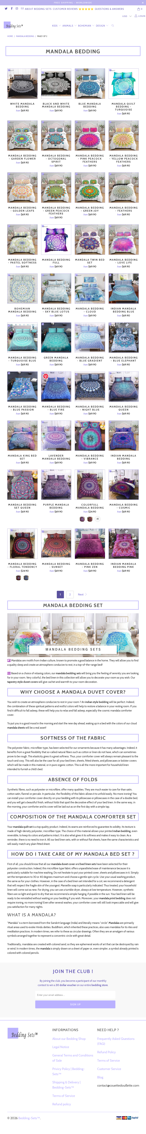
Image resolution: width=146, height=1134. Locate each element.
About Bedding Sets (38, 8)
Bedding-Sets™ (29, 1118)
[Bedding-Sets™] (13, 25)
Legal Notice (60, 1047)
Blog (100, 1077)
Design (100, 25)
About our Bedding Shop (69, 1039)
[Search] (113, 25)
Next (81, 594)
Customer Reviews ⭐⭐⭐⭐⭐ (73, 8)
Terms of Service (63, 1096)
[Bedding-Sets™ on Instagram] (16, 8)
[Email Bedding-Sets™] (22, 8)
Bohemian (84, 25)
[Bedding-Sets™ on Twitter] (5, 8)
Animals (67, 25)
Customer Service (109, 1069)
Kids (55, 25)
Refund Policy (106, 1052)
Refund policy (61, 1104)
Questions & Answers (109, 8)
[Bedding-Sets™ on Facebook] (11, 8)
